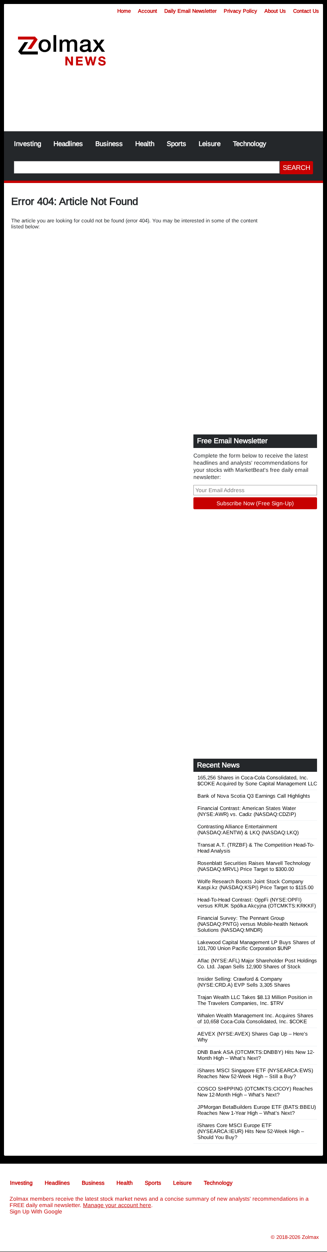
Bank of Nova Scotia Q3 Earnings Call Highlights (253, 796)
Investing (27, 144)
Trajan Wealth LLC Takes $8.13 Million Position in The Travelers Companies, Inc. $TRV (254, 1000)
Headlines (68, 144)
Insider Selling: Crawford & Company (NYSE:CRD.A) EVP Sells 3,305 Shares (243, 982)
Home (124, 11)
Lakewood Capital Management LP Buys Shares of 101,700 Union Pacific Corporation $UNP (256, 945)
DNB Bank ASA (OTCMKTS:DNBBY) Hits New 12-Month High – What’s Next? (255, 1055)
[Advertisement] (163, 103)
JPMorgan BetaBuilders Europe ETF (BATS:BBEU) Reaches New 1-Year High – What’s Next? (256, 1110)
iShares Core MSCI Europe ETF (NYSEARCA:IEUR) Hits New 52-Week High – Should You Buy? (250, 1131)
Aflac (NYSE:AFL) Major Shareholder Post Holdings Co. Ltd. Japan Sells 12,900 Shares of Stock (257, 964)
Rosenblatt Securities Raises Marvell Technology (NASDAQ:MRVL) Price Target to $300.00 (254, 866)
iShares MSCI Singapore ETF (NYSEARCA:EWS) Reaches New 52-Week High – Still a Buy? (255, 1073)
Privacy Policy (240, 11)
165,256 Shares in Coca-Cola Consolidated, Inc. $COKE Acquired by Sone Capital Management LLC (257, 781)
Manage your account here (117, 1205)
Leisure (210, 144)
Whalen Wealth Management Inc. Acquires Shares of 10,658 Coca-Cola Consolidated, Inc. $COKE (255, 1018)
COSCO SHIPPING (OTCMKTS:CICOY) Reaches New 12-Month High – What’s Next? (255, 1092)
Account (147, 11)
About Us (275, 11)
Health (144, 144)
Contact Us (306, 11)
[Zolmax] (62, 51)
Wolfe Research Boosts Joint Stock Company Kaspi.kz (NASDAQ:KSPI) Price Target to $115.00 (255, 884)
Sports (176, 144)
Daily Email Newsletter (190, 11)
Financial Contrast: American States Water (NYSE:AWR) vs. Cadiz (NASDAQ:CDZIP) (246, 811)
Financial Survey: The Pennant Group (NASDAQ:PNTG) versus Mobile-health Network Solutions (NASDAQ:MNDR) (252, 924)
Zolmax (310, 1237)
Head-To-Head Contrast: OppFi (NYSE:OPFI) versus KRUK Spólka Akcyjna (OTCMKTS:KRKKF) (256, 903)
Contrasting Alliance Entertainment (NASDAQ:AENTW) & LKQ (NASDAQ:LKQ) (248, 829)
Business (109, 144)
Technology (249, 144)
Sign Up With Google (36, 1211)
